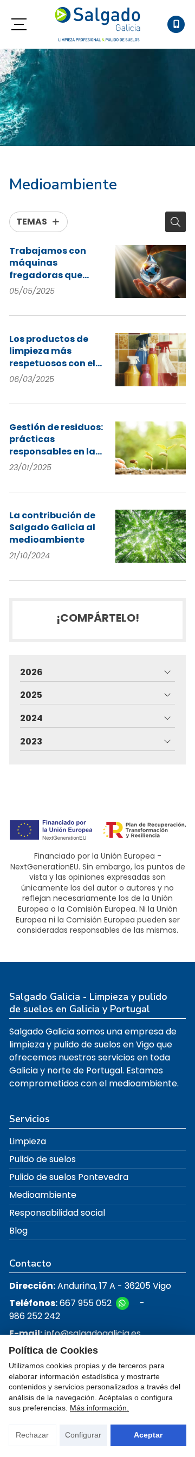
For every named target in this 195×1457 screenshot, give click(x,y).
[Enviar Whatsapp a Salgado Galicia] (122, 1303)
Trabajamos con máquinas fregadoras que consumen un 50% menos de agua (50, 263)
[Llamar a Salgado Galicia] (176, 24)
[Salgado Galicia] (97, 24)
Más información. (99, 1407)
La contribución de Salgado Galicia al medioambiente (52, 528)
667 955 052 (86, 1303)
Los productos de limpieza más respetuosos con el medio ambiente (52, 351)
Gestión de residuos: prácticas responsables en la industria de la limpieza (56, 439)
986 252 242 (34, 1316)
